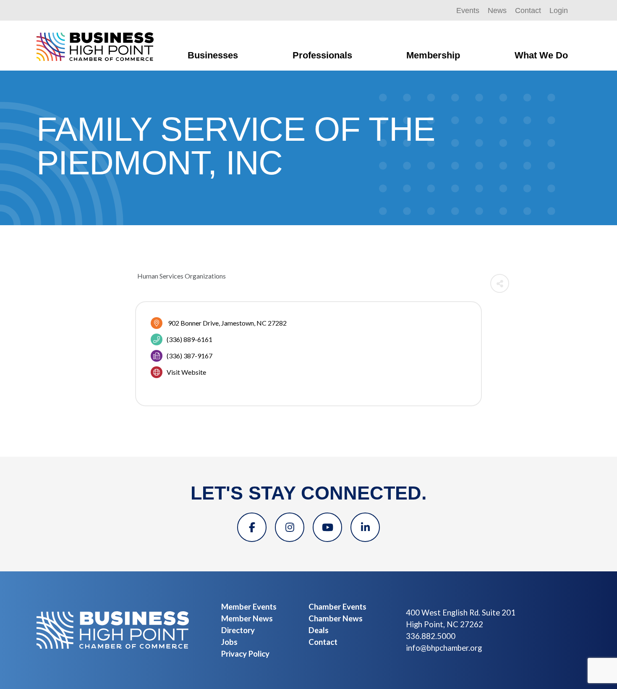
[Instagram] (289, 527)
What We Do (541, 55)
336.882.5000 (430, 636)
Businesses (213, 55)
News (497, 10)
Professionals (322, 55)
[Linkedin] (365, 527)
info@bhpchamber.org (444, 647)
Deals (318, 630)
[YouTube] (327, 527)
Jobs (229, 642)
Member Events (249, 606)
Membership (433, 55)
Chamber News (335, 618)
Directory (238, 630)
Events (467, 10)
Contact (528, 10)
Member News (247, 618)
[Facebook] (252, 527)
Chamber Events (337, 606)
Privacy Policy (245, 653)
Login (558, 10)
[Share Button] (499, 283)
